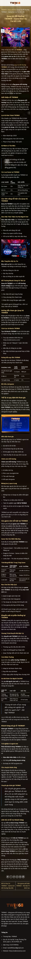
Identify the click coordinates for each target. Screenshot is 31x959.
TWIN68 (4, 10)
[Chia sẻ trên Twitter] (13, 876)
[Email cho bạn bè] (17, 876)
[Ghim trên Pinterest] (20, 876)
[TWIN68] (15, 3)
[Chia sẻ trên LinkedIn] (23, 876)
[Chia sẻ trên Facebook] (10, 876)
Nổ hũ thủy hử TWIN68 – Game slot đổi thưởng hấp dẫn (8, 886)
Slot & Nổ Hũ (12, 10)
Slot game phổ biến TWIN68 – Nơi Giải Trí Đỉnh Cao (23, 886)
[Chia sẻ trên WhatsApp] (7, 876)
